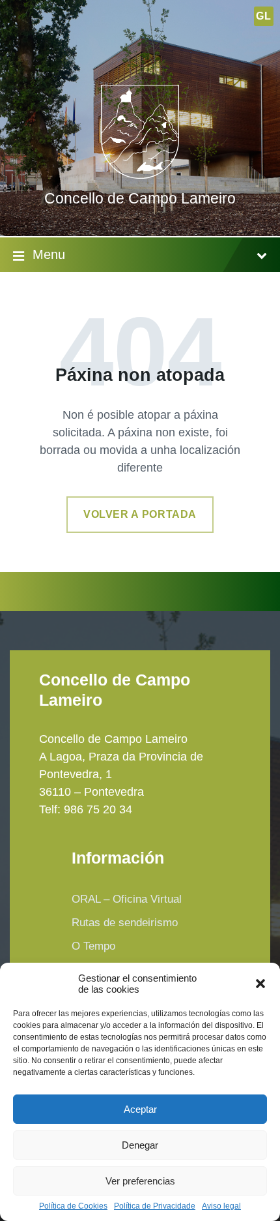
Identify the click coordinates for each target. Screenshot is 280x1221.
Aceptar (140, 1109)
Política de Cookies (73, 1206)
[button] (260, 983)
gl (263, 16)
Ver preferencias (140, 1180)
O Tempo (93, 946)
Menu (49, 254)
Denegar (140, 1145)
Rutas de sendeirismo (125, 922)
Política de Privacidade (154, 1206)
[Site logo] (140, 174)
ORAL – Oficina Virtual (127, 899)
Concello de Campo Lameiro (140, 198)
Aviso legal (221, 1206)
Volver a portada (140, 514)
